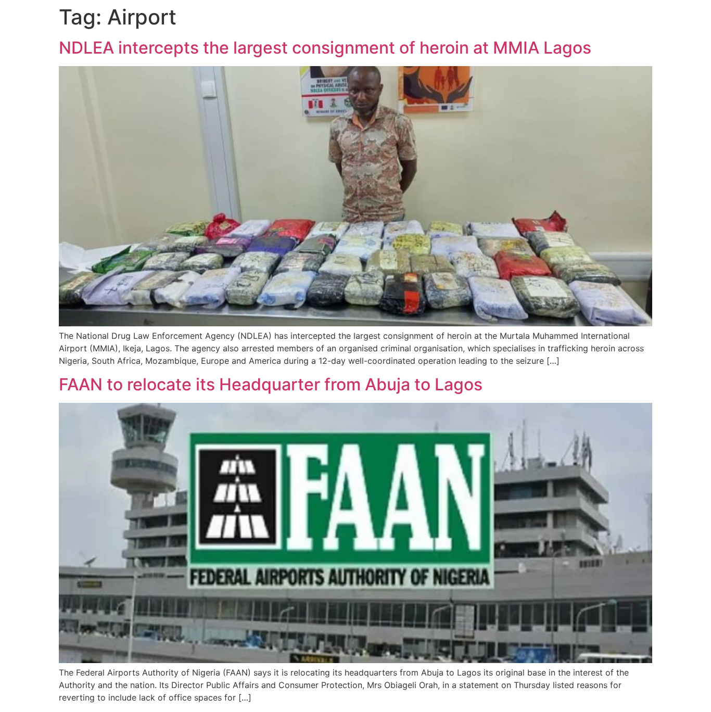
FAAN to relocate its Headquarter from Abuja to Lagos (271, 384)
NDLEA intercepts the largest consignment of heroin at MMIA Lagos (325, 47)
